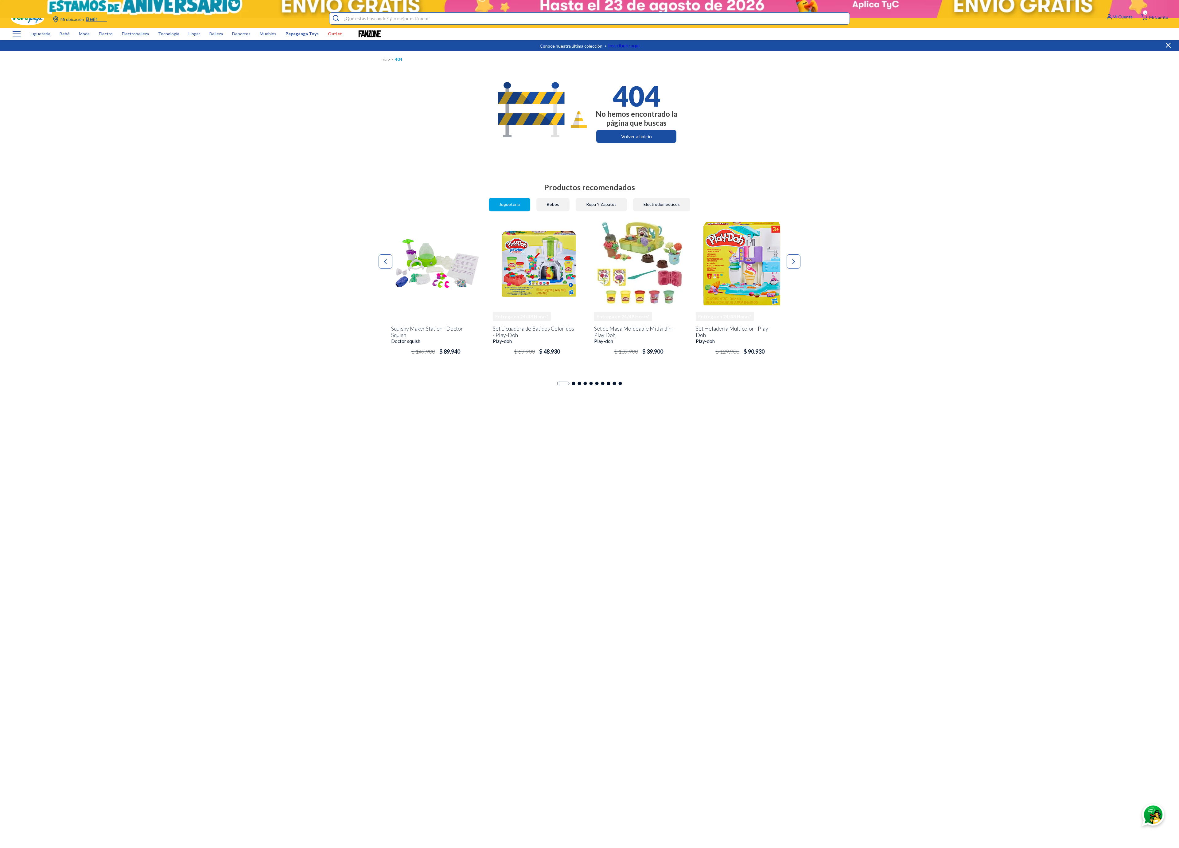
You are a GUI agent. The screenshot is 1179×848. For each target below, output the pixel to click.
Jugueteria (40, 33)
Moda (84, 33)
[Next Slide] (793, 261)
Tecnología (168, 33)
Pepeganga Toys (302, 33)
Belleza (216, 33)
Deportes (241, 33)
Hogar (194, 33)
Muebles (268, 33)
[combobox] (589, 18)
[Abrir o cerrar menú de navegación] (17, 34)
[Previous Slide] (385, 261)
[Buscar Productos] (336, 18)
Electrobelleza (135, 33)
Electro (106, 33)
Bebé (65, 33)
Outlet (335, 33)
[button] (563, 383)
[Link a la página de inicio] (385, 59)
